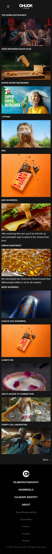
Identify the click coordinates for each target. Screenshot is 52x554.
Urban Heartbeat (11, 245)
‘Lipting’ (6, 117)
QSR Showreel (9, 200)
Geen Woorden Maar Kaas (16, 49)
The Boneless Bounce (13, 15)
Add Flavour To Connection (17, 394)
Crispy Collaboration (14, 425)
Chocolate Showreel (13, 321)
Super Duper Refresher (15, 83)
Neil (3, 150)
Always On (7, 360)
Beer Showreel (10, 287)
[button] (8, 6)
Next (47, 459)
